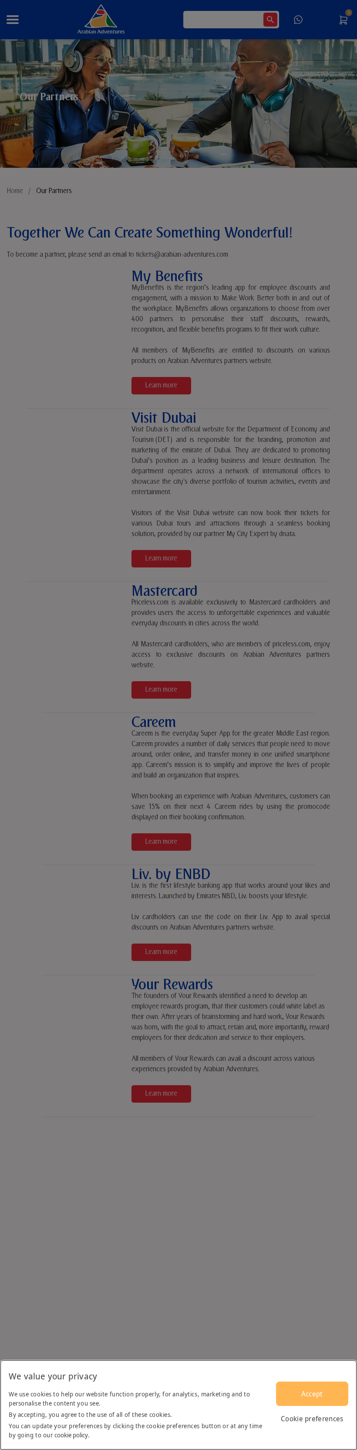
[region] (178, 1405)
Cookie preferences (312, 1418)
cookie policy (71, 1435)
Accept (312, 1394)
